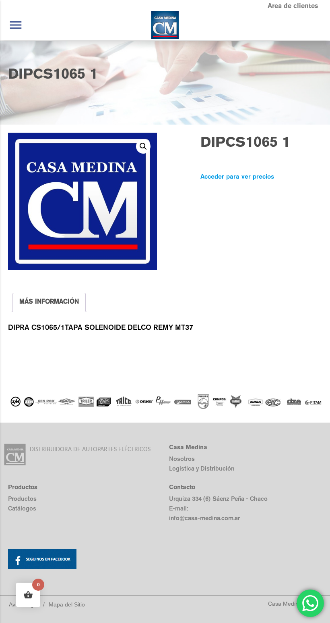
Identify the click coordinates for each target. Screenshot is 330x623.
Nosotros (182, 458)
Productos (22, 498)
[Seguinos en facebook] (86, 560)
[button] (143, 146)
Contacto (182, 486)
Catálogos (22, 508)
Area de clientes (293, 6)
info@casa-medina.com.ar (204, 518)
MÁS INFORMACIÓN (49, 301)
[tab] (49, 302)
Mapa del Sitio (67, 604)
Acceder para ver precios (237, 176)
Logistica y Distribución (201, 468)
